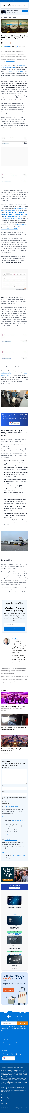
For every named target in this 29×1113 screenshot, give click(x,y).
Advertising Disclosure (10, 61)
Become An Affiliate (7, 1045)
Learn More (25, 11)
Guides (18, 1045)
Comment (5, 767)
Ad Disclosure (14, 0)
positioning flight (6, 373)
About (3, 1036)
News (10, 17)
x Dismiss (25, 13)
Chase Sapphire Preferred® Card (14, 212)
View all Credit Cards (14, 887)
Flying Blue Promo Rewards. (17, 71)
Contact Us (19, 1036)
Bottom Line (6, 560)
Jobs (18, 1042)
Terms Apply (3, 13)
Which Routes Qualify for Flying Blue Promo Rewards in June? (14, 432)
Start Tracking (8, 990)
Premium (19, 1039)
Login (3, 1042)
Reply (3, 817)
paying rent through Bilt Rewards (13, 218)
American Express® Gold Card (12, 216)
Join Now (14, 629)
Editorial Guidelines (6, 1104)
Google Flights (6, 1039)
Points (14, 17)
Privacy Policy (5, 1098)
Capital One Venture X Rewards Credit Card (14, 214)
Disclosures (4, 1095)
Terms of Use (5, 1101)
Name (4, 786)
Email (4, 791)
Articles (5, 17)
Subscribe (22, 1023)
